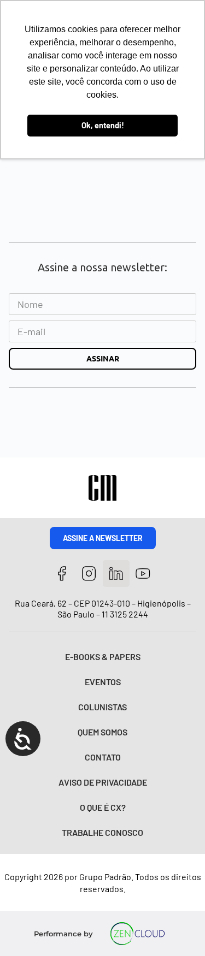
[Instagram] (88, 573)
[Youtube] (143, 573)
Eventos (103, 681)
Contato (103, 757)
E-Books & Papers (102, 656)
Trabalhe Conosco (102, 832)
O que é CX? (103, 807)
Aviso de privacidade (102, 782)
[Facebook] (62, 573)
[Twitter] (116, 573)
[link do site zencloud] (137, 933)
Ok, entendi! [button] (102, 125)
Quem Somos (102, 732)
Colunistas (102, 707)
